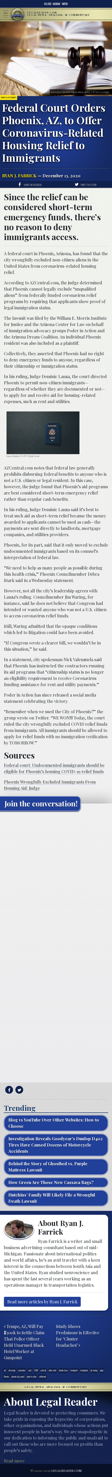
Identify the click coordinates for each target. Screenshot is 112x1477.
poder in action (31, 1377)
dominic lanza (63, 1370)
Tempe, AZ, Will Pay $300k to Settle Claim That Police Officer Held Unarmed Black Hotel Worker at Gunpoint (24, 1342)
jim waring (94, 1370)
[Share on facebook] (8, 1090)
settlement (42, 1377)
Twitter (65, 4)
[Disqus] (56, 880)
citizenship (11, 1370)
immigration (84, 1370)
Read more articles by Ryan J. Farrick (42, 1301)
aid (5, 1370)
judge (101, 1370)
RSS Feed (47, 4)
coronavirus (22, 1370)
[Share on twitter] (18, 1090)
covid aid (43, 1370)
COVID (36, 1370)
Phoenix (6, 1377)
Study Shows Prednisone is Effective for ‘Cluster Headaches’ (77, 1336)
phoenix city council (17, 1377)
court (30, 1370)
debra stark (52, 1370)
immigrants (74, 1370)
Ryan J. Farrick (19, 175)
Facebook (56, 4)
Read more (14, 1460)
